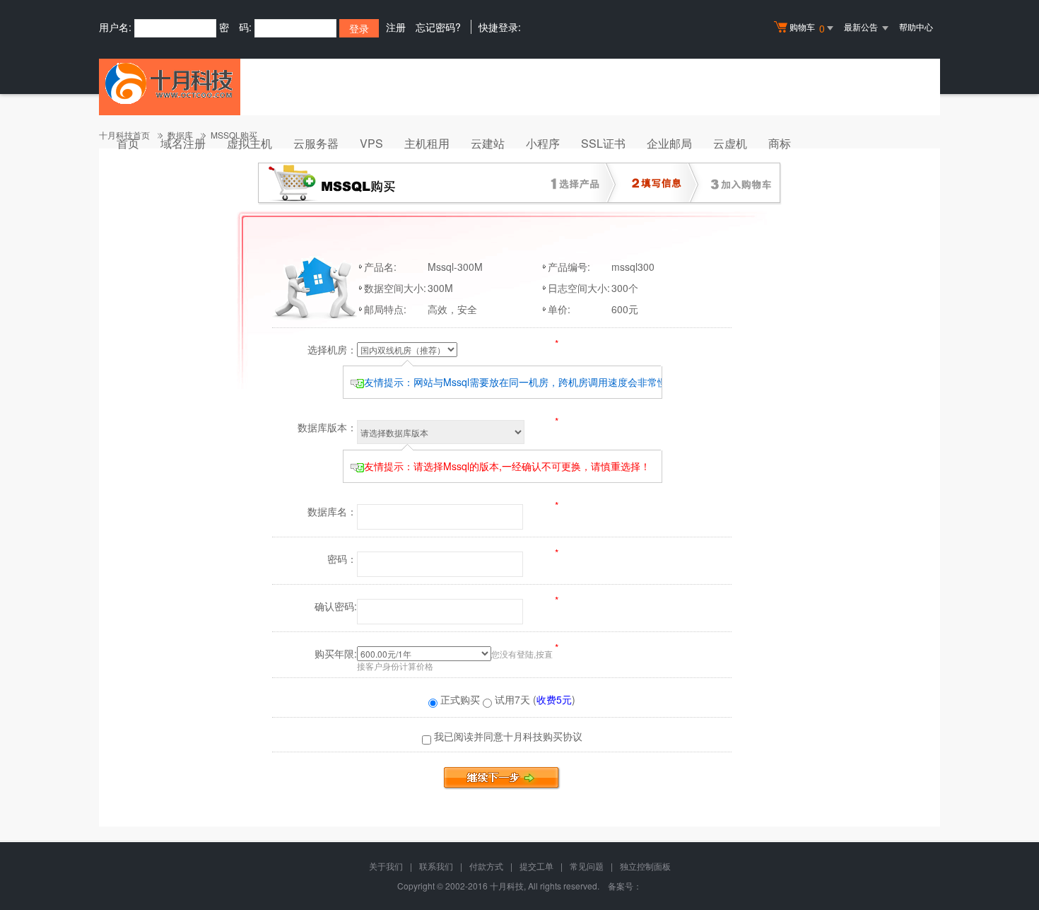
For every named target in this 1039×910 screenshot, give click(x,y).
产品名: (380, 266)
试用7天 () (533, 699)
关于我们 (386, 866)
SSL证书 (603, 143)
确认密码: (336, 606)
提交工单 (536, 866)
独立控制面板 (645, 866)
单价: (559, 309)
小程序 (543, 143)
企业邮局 (669, 143)
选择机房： (332, 349)
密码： (342, 559)
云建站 (488, 143)
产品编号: (569, 266)
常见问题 (587, 866)
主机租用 (427, 143)
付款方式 (486, 866)
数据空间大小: (395, 288)
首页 (128, 143)
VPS (371, 143)
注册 (396, 27)
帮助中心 (916, 27)
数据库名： (332, 511)
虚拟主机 (249, 143)
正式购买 (459, 699)
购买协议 (562, 736)
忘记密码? (438, 27)
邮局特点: (385, 309)
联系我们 (436, 866)
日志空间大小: (579, 288)
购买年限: (336, 653)
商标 (779, 143)
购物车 (807, 28)
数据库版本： (327, 427)
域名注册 (183, 143)
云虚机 (730, 143)
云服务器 (316, 143)
